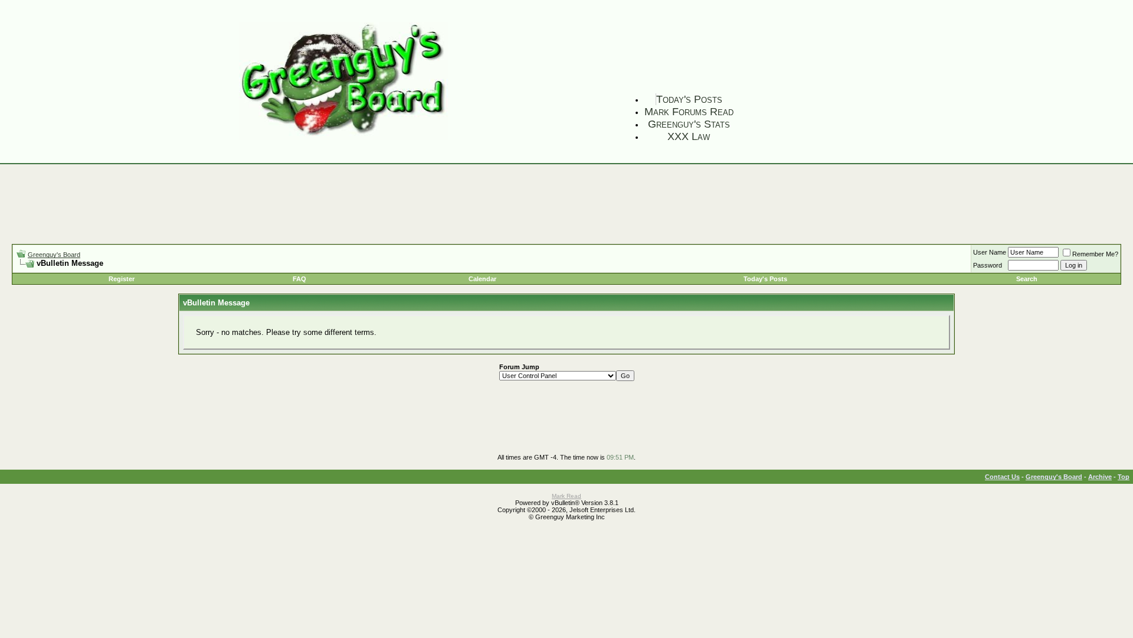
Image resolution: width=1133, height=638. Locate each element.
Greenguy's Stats (689, 124)
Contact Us (1002, 476)
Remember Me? (1095, 254)
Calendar (482, 278)
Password (987, 265)
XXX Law (688, 136)
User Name (989, 252)
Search (1026, 278)
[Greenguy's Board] (343, 137)
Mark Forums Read (688, 112)
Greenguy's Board (54, 254)
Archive (1100, 476)
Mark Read (566, 496)
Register (122, 278)
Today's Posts (689, 99)
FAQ (299, 278)
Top (1123, 476)
